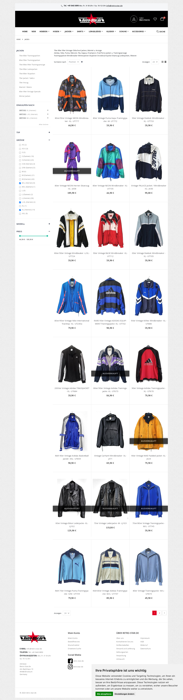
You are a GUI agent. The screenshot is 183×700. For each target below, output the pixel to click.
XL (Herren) (29, 209)
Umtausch (120, 659)
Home (18, 39)
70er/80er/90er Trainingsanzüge (32, 64)
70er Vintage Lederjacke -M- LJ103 (110, 523)
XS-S (25, 148)
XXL (25, 213)
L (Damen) (28, 194)
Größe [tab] (20, 140)
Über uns (120, 638)
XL (24, 206)
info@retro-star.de (114, 5)
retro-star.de (78, 661)
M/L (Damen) (29, 187)
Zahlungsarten (122, 652)
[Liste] (166, 62)
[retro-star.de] (91, 19)
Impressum (145, 638)
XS (24, 144)
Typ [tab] (18, 132)
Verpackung (121, 655)
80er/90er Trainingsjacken (29, 60)
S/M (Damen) (29, 167)
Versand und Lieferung (125, 648)
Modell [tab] (20, 224)
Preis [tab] (19, 231)
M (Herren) (28, 179)
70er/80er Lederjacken (28, 69)
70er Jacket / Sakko (27, 78)
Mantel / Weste (25, 87)
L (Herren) (28, 198)
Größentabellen (122, 645)
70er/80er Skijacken (27, 73)
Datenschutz (145, 648)
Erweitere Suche (74, 648)
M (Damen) (28, 175)
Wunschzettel (73, 645)
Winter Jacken (24, 96)
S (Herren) (28, 160)
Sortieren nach (60, 62)
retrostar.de (78, 666)
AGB (142, 641)
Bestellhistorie (74, 641)
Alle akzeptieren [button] (104, 694)
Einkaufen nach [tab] (25, 105)
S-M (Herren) (29, 164)
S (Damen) (28, 156)
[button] (155, 19)
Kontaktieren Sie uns (124, 641)
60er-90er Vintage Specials (29, 91)
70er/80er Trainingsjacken (29, 55)
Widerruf (144, 645)
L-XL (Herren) (29, 202)
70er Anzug (23, 82)
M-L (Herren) (29, 183)
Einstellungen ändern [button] (124, 694)
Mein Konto (73, 638)
